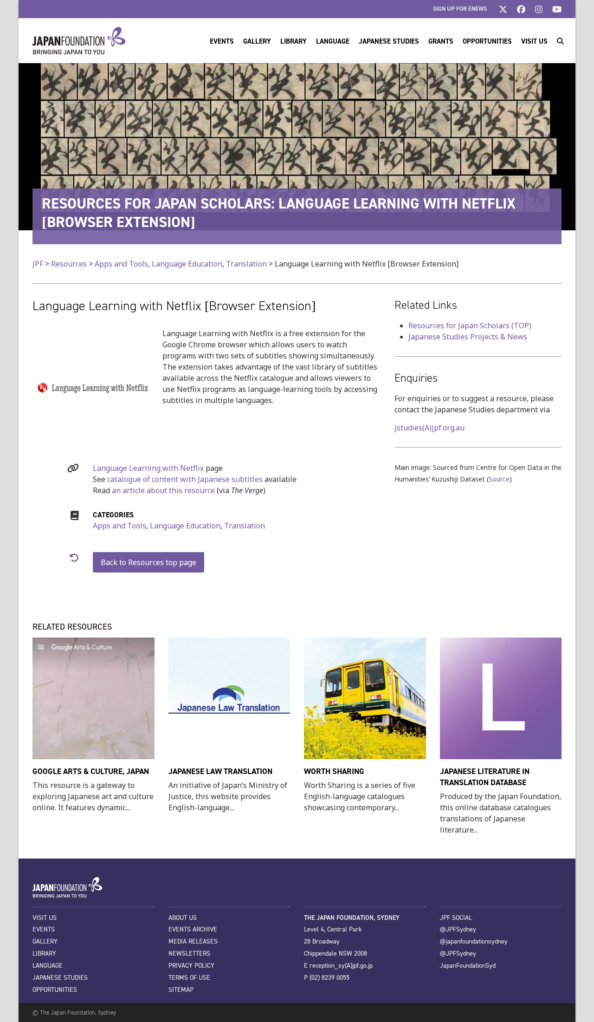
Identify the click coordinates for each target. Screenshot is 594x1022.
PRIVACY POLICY (191, 965)
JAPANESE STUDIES (60, 977)
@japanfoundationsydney (474, 941)
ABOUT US (182, 917)
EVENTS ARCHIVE (192, 929)
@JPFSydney (458, 929)
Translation (244, 526)
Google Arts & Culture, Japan (90, 771)
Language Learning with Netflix (148, 468)
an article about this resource (163, 490)
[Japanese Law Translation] (229, 697)
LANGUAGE (47, 965)
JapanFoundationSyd (468, 965)
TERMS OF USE (189, 977)
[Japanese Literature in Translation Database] (501, 697)
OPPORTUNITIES (54, 989)
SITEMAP (181, 989)
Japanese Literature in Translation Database (484, 777)
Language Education (185, 526)
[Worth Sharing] (365, 697)
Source (499, 479)
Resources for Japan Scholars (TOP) (469, 325)
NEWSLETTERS (189, 953)
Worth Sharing (334, 771)
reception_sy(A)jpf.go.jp (341, 965)
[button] (560, 40)
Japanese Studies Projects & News (467, 337)
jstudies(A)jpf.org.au (429, 428)
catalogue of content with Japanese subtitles (185, 479)
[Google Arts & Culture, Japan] (93, 697)
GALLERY (45, 941)
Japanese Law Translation (220, 771)
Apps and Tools (119, 526)
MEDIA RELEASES (193, 941)
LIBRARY (44, 953)
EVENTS (43, 929)
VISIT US (44, 917)
